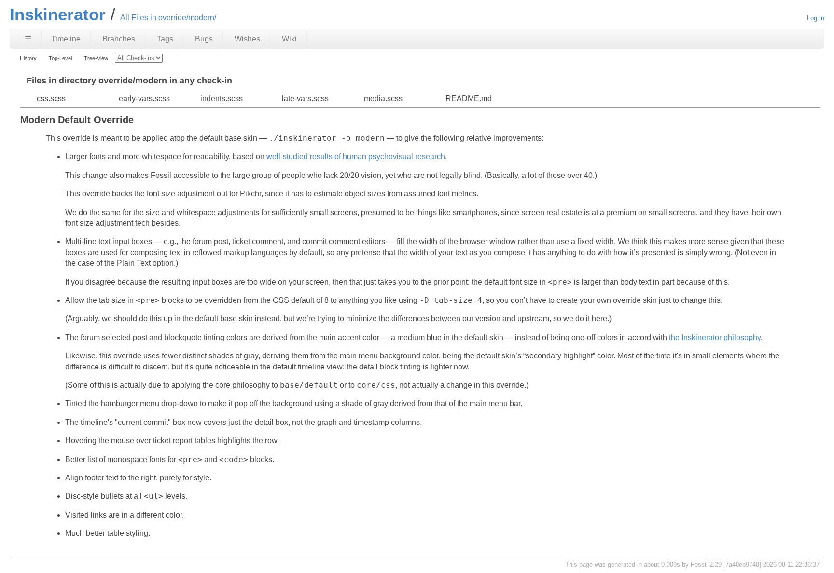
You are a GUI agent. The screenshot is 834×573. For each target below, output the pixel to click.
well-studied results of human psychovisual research (355, 156)
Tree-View (96, 58)
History (28, 58)
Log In (815, 18)
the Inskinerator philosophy (715, 337)
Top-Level (60, 58)
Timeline (66, 39)
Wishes (247, 39)
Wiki (289, 39)
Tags (165, 39)
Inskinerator (58, 14)
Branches (118, 39)
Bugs (204, 39)
